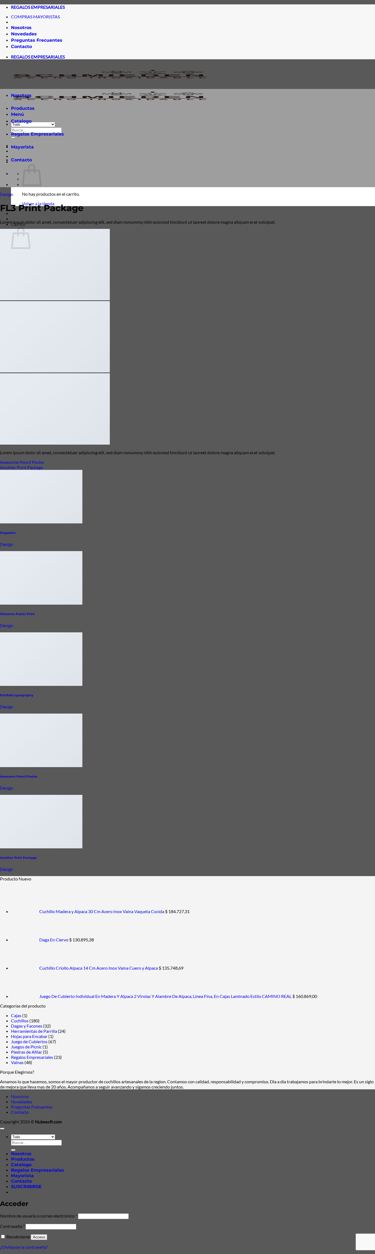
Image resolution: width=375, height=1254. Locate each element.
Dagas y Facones (26, 1025)
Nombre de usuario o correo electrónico (38, 1215)
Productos (23, 108)
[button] (26, 1186)
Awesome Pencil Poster (22, 462)
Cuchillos (20, 1020)
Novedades (24, 34)
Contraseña (12, 1226)
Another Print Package (21, 467)
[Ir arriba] (2, 1128)
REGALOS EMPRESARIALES (38, 7)
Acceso (39, 1237)
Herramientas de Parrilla (34, 1031)
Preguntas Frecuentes (36, 40)
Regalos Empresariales (37, 134)
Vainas (17, 1062)
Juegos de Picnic (26, 1046)
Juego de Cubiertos (29, 1041)
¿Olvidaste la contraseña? (24, 1247)
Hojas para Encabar (29, 1036)
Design (6, 194)
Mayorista (22, 147)
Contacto (21, 46)
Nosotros (21, 27)
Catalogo (21, 121)
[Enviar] (13, 1150)
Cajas (16, 1015)
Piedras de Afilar (26, 1051)
